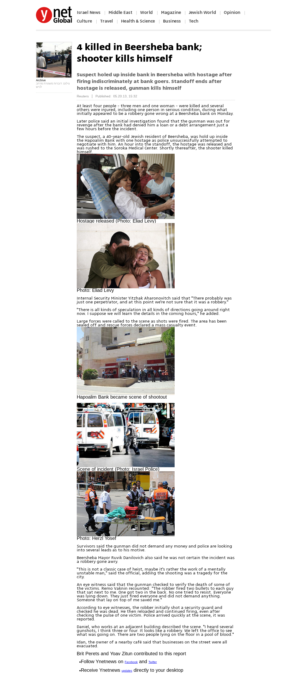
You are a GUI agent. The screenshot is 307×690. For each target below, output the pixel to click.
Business (172, 21)
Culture (84, 21)
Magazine (171, 12)
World (147, 12)
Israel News (88, 12)
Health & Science (138, 21)
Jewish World (202, 12)
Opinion (232, 12)
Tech (193, 21)
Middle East (120, 12)
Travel (106, 21)
